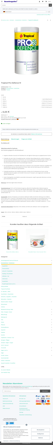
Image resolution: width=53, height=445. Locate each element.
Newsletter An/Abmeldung (25, 414)
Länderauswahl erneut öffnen (43, 14)
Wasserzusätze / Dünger (6, 301)
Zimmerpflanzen (5, 327)
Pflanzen (3, 324)
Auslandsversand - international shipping (24, 409)
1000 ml (27, 101)
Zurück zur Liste (5, 20)
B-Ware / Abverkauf (5, 360)
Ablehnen (40, 437)
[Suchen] (50, 5)
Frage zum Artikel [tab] (26, 139)
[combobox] (25, 12)
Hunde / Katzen (4, 355)
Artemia (3, 307)
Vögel (2, 353)
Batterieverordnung (7, 401)
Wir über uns (22, 398)
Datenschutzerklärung (15, 440)
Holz (2, 319)
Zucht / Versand (4, 345)
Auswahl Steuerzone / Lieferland (8, 119)
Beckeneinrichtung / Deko (7, 309)
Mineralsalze (4, 304)
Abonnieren (45, 391)
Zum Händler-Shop (5, 372)
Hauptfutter (5, 266)
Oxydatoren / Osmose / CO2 (7, 337)
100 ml (4, 97)
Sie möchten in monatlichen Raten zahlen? (26, 134)
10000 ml (27, 107)
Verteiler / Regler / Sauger (7, 342)
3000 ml (27, 103)
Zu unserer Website (5, 370)
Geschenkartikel (4, 358)
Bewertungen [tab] (15, 139)
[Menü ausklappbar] (1, 1)
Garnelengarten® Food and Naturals (9, 260)
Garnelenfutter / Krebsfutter (12, 88)
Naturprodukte (4, 286)
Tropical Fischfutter (5, 289)
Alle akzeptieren (40, 429)
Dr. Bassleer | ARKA (5, 291)
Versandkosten (22, 406)
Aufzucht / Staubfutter (7, 271)
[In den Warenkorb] (2, 24)
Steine (2, 322)
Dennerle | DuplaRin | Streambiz (9, 296)
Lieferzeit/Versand (23, 403)
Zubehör (3, 332)
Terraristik (3, 347)
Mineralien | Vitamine (6, 299)
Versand (12, 116)
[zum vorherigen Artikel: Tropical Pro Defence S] (47, 20)
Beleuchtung (4, 314)
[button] (39, 1)
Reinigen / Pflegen (5, 340)
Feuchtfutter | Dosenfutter (7, 294)
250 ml (27, 99)
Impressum (5, 440)
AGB (4, 406)
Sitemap (21, 412)
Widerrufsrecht (6, 408)
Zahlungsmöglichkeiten (24, 401)
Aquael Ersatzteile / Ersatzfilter (8, 363)
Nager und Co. (4, 350)
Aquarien (3, 330)
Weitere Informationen (36, 134)
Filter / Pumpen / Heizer (6, 312)
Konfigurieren (40, 433)
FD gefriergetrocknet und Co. (9, 284)
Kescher (3, 335)
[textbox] (25, 12)
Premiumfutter (5, 268)
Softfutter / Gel (5, 276)
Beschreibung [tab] (5, 139)
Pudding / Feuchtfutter (7, 273)
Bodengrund (4, 317)
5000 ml (27, 105)
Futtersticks (5, 278)
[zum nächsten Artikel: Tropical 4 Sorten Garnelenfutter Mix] (50, 20)
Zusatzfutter (5, 281)
